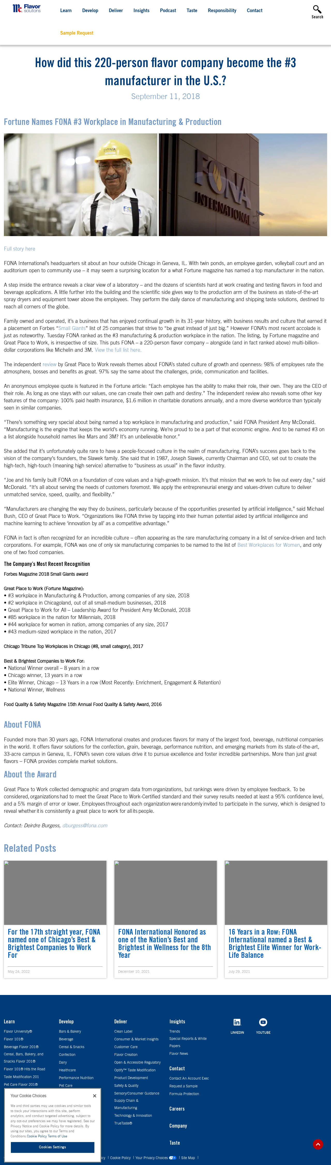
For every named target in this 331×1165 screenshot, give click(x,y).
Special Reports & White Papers (188, 1042)
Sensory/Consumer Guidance (136, 1093)
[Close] (94, 1096)
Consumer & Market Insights (136, 1039)
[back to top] (318, 1144)
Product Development (131, 1078)
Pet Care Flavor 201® (21, 1085)
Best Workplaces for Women (268, 545)
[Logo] (27, 12)
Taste (192, 11)
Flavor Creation (126, 1055)
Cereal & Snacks (71, 1047)
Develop (90, 11)
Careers (177, 1109)
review (49, 364)
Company (178, 1126)
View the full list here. (118, 350)
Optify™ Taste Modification (135, 1070)
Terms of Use (57, 1136)
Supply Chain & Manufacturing (126, 1104)
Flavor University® (18, 1031)
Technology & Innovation (133, 1116)
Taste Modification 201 (21, 1077)
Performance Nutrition (76, 1078)
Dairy (63, 1062)
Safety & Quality (126, 1086)
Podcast (168, 11)
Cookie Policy (121, 1158)
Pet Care (65, 1086)
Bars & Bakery (70, 1031)
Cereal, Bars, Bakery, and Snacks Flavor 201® (23, 1057)
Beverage (66, 1039)
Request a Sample (183, 1086)
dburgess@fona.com (84, 825)
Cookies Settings (52, 1147)
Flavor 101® (13, 1039)
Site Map (188, 1158)
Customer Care (126, 1047)
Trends (174, 1031)
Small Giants (72, 328)
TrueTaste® (123, 1123)
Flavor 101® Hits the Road (24, 1069)
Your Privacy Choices (152, 1158)
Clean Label (123, 1031)
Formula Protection (184, 1094)
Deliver (116, 11)
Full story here (19, 249)
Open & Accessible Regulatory (137, 1062)
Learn (66, 11)
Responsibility (222, 11)
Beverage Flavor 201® (21, 1047)
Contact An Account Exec (189, 1078)
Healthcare (67, 1070)
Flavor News (178, 1054)
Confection (67, 1055)
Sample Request (76, 33)
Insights (141, 11)
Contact (254, 11)
